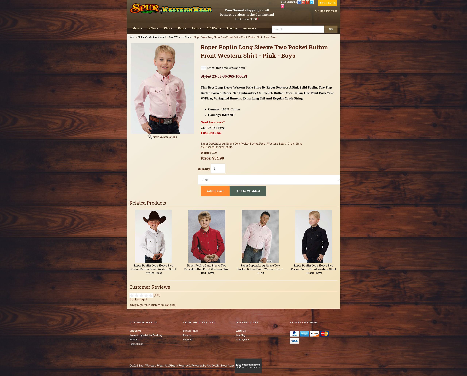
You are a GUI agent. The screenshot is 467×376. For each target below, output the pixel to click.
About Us (241, 330)
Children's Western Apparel (152, 37)
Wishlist (134, 339)
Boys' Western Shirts (180, 37)
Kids (167, 28)
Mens (136, 28)
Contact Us (135, 330)
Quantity (204, 169)
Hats (181, 28)
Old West (213, 28)
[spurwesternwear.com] (171, 8)
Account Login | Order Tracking (146, 335)
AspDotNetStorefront (220, 365)
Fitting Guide (136, 343)
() (329, 2)
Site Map (240, 335)
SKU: (204, 147)
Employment (243, 339)
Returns (187, 335)
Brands (231, 28)
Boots (195, 28)
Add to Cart (215, 191)
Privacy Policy (190, 330)
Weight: (206, 152)
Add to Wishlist (248, 191)
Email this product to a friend (226, 68)
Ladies (151, 28)
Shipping (187, 339)
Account (249, 28)
